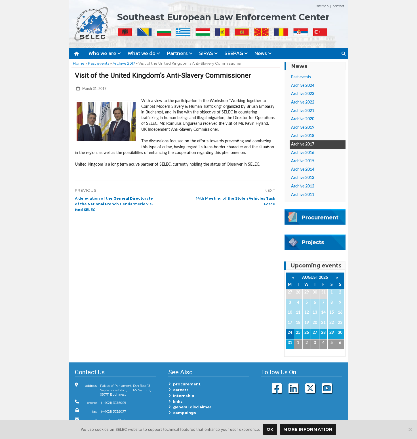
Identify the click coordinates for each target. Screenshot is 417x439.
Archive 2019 (302, 128)
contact (338, 6)
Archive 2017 (124, 63)
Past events (98, 63)
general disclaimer (191, 407)
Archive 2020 (302, 119)
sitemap (322, 6)
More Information (307, 429)
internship (182, 395)
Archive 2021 (302, 111)
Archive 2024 (302, 86)
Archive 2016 (302, 153)
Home (79, 63)
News (261, 53)
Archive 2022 (302, 102)
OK (270, 429)
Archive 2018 (302, 136)
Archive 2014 (302, 170)
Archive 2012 (302, 186)
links (177, 401)
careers (180, 389)
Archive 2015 (302, 161)
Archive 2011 (302, 195)
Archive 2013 (302, 178)
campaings (183, 412)
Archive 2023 (302, 94)
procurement (186, 384)
